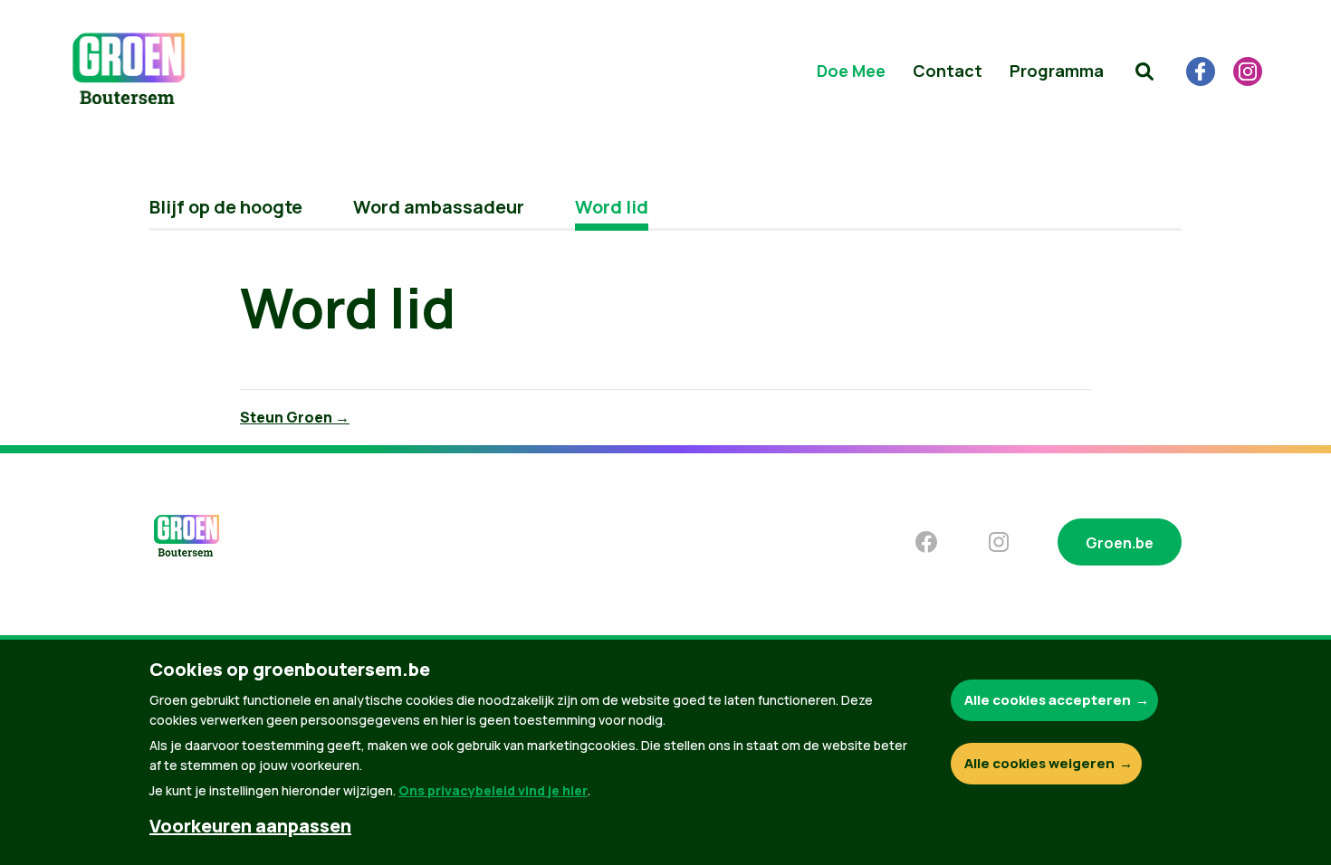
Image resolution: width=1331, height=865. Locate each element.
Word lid (611, 207)
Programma (1057, 70)
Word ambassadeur (438, 207)
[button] (1144, 71)
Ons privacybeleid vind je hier (493, 790)
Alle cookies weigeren (1039, 763)
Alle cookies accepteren (1047, 699)
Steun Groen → (295, 417)
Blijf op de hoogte (225, 207)
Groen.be (1120, 543)
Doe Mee (851, 70)
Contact (947, 70)
